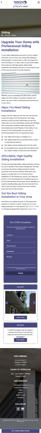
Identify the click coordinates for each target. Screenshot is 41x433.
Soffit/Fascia (20, 395)
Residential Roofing (20, 385)
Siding (20, 390)
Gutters (20, 392)
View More (20, 317)
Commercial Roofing (20, 387)
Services (7, 35)
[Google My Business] (23, 409)
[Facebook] (18, 409)
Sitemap (35, 420)
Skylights (20, 397)
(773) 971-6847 (20, 6)
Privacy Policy (31, 267)
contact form (31, 209)
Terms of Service (19, 268)
